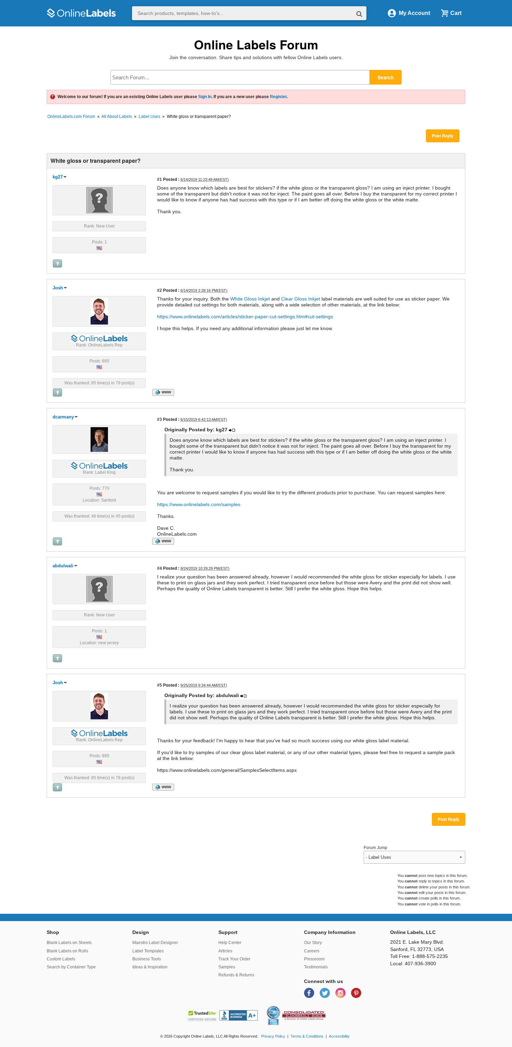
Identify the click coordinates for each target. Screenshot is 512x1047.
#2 (159, 290)
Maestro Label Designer (155, 943)
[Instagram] (341, 992)
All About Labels (116, 116)
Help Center (229, 943)
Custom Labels (61, 959)
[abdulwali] (99, 588)
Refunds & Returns (236, 975)
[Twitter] (325, 992)
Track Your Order (234, 959)
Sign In (204, 96)
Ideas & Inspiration (150, 967)
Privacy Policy (273, 1036)
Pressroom (314, 959)
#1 (159, 179)
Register (278, 96)
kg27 (58, 176)
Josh (58, 287)
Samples (226, 967)
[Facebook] (310, 992)
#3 (159, 419)
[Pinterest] (356, 992)
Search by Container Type (71, 967)
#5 (159, 685)
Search (386, 77)
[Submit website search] (359, 13)
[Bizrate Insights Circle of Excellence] (277, 1007)
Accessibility (339, 1036)
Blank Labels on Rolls (67, 951)
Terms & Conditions (307, 1036)
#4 (159, 568)
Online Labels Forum (256, 44)
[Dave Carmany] (99, 439)
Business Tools (146, 959)
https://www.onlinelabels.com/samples (198, 504)
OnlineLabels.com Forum (71, 116)
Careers (311, 951)
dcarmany (63, 416)
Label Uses (149, 116)
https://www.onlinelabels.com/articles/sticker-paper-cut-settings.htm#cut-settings (245, 316)
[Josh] (99, 311)
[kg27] (99, 199)
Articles (225, 951)
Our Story (313, 943)
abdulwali (63, 565)
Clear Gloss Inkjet (300, 299)
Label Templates (148, 951)
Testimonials (316, 967)
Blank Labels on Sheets (69, 943)
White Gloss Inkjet (250, 299)
